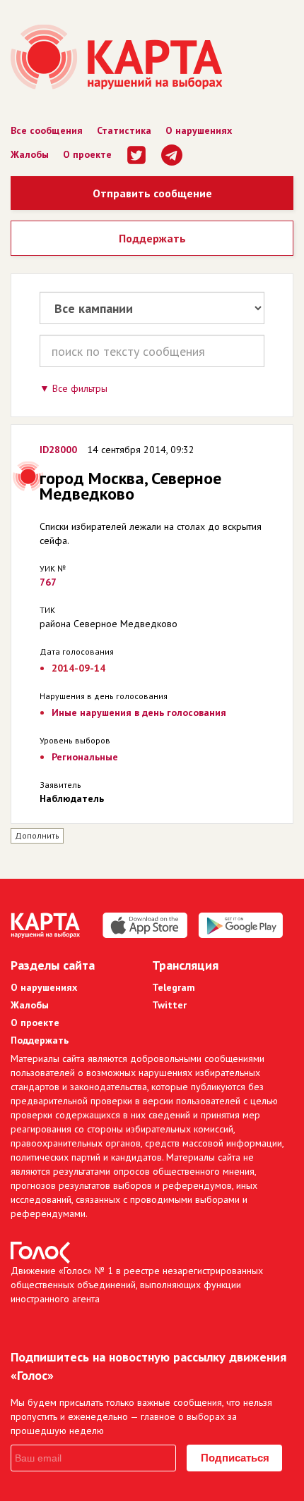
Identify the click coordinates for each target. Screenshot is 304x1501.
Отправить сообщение (152, 193)
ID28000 (58, 449)
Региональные (85, 756)
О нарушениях (198, 130)
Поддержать (152, 238)
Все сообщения (47, 130)
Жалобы (30, 154)
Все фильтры (79, 388)
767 (48, 582)
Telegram (173, 987)
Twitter (169, 1005)
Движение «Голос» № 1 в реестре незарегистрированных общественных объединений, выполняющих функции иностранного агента (137, 1284)
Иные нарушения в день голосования (139, 712)
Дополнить (37, 835)
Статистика (124, 130)
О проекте (87, 154)
